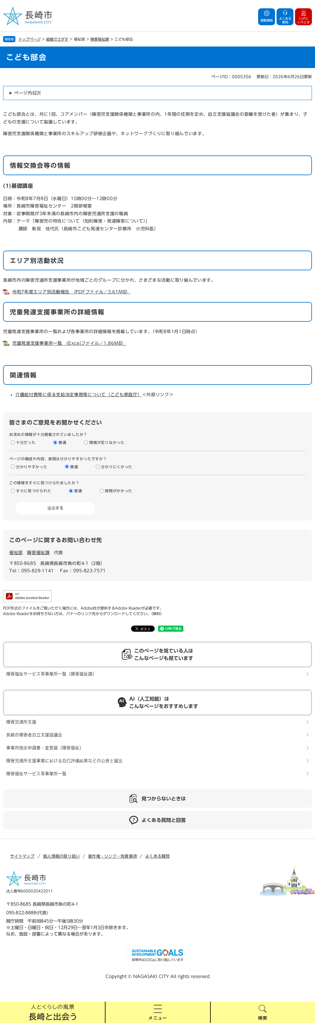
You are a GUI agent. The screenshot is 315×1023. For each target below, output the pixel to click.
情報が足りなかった (106, 442)
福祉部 (16, 552)
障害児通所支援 (21, 721)
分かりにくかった (116, 467)
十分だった (26, 442)
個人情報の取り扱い (61, 856)
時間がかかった (118, 491)
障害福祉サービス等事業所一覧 (36, 773)
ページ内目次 (27, 93)
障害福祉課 (99, 39)
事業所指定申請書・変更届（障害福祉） (45, 747)
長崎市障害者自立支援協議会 (34, 734)
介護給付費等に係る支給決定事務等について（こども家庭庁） (78, 395)
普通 (62, 442)
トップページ (29, 39)
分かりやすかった (31, 467)
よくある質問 (157, 856)
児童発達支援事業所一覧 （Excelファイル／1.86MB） (69, 343)
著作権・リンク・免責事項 (112, 856)
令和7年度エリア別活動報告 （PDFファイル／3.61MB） (71, 292)
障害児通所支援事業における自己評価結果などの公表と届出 (64, 760)
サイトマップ (22, 856)
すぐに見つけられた (33, 491)
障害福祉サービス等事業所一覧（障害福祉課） (51, 673)
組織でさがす (57, 39)
